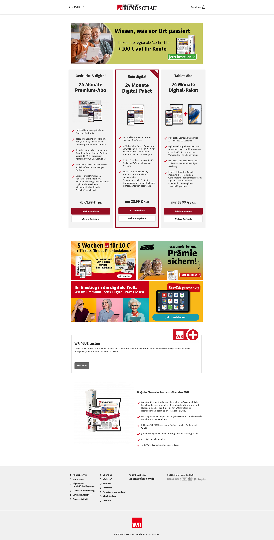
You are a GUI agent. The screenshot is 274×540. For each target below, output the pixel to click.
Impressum (78, 479)
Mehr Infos (81, 365)
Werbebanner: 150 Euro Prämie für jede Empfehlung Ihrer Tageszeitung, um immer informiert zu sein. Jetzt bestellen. (170, 261)
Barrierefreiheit (80, 499)
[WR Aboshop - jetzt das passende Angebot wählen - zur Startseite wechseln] (137, 7)
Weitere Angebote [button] (90, 219)
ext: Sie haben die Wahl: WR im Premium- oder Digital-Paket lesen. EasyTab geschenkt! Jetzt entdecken (137, 302)
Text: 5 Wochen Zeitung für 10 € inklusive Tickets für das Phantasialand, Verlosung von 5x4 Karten (103, 261)
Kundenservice (80, 475)
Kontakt (107, 483)
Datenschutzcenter (82, 495)
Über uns (107, 475)
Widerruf (107, 479)
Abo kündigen (109, 496)
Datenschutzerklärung (83, 490)
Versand (107, 500)
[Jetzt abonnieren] (90, 111)
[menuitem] (194, 7)
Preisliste (107, 487)
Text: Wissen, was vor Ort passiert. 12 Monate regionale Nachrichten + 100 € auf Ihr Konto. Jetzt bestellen (137, 44)
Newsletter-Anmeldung (114, 492)
